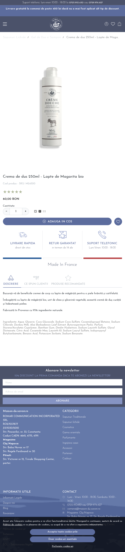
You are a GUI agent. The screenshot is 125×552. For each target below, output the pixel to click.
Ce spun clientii (36, 284)
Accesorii (67, 448)
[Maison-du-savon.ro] (56, 24)
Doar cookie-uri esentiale (62, 539)
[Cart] (119, 24)
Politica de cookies (12, 525)
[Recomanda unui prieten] (45, 211)
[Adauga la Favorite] (118, 221)
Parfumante (68, 437)
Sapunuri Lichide (14, 37)
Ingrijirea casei (70, 443)
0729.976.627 (96, 2)
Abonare (62, 401)
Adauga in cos (60, 221)
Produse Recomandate (68, 284)
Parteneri (67, 453)
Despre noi (9, 503)
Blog (5, 508)
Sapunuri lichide (71, 422)
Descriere (10, 284)
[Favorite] (113, 24)
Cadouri (66, 458)
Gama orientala (71, 432)
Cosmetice (68, 427)
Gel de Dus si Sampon (46, 37)
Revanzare (8, 513)
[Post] (36, 211)
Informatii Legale (12, 498)
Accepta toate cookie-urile (62, 532)
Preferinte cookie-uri (62, 546)
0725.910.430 (76, 2)
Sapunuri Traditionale (74, 417)
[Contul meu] (106, 24)
